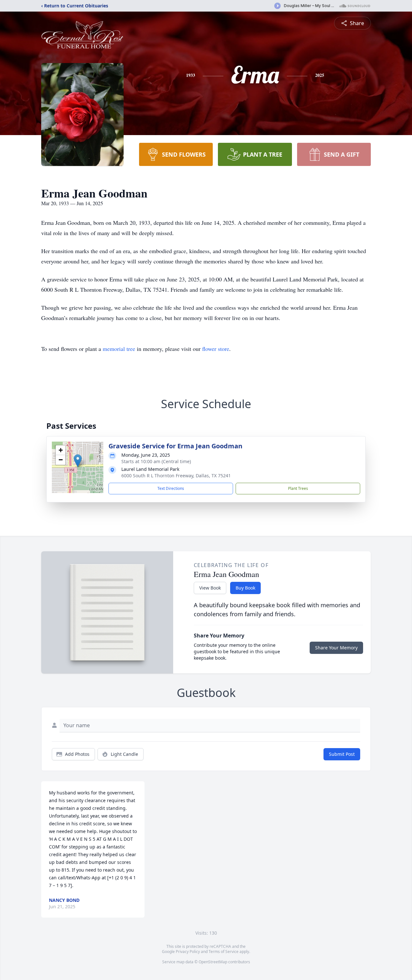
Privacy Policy (188, 951)
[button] (78, 460)
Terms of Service (224, 951)
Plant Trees (298, 488)
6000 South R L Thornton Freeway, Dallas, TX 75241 (176, 475)
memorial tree (119, 349)
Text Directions (170, 488)
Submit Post (342, 754)
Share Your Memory (336, 648)
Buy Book (245, 588)
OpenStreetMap (213, 962)
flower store (215, 349)
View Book (210, 588)
